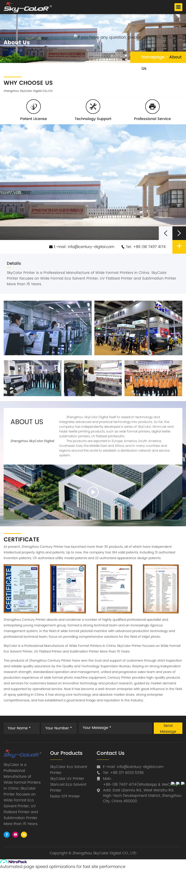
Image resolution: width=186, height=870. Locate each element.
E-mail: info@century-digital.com (83, 247)
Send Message (168, 728)
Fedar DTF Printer (65, 796)
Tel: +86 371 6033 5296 (123, 773)
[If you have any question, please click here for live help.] (130, 37)
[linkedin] (24, 835)
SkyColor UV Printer (67, 779)
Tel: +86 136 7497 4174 (145, 247)
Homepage (153, 57)
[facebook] (7, 835)
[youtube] (15, 835)
